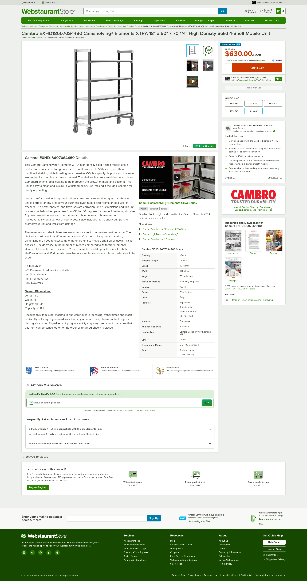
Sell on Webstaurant (229, 560)
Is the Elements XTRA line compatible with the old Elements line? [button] (65, 429)
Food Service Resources (182, 556)
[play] (177, 177)
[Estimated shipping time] (274, 130)
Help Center (29, 2)
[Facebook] (40, 552)
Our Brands (224, 544)
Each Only (230, 49)
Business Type (272, 20)
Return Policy (225, 564)
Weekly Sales (176, 548)
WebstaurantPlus (131, 541)
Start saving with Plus (199, 521)
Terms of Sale (178, 575)
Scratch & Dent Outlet (181, 544)
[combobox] (150, 11)
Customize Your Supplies (135, 552)
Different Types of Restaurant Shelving (256, 299)
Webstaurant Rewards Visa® (249, 80)
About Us (223, 541)
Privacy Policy (149, 410)
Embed (164, 209)
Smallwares (89, 20)
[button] (192, 50)
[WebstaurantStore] (61, 536)
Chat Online (272, 555)
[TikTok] (48, 552)
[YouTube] (32, 552)
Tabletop (138, 20)
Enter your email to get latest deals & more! (41, 518)
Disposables (159, 20)
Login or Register (37, 487)
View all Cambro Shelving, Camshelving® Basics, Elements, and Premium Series (253, 208)
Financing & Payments (230, 552)
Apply (279, 79)
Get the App (50, 2)
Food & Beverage (114, 20)
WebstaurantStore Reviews (183, 560)
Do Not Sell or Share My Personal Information (263, 575)
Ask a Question (206, 146)
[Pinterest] (57, 552)
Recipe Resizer (130, 556)
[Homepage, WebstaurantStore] (48, 11)
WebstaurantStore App (134, 548)
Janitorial (230, 20)
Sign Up (153, 518)
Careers (223, 548)
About (143, 209)
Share (187, 146)
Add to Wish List (254, 88)
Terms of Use (133, 410)
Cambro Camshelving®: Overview (159, 239)
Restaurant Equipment (39, 20)
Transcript (153, 209)
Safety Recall (176, 564)
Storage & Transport (205, 20)
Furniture (180, 20)
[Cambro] (253, 196)
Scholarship (224, 556)
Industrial (249, 20)
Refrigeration (66, 20)
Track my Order (274, 549)
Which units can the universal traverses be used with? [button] (59, 443)
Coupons (174, 552)
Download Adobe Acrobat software (240, 289)
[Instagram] (24, 552)
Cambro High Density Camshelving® (160, 234)
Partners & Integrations (134, 560)
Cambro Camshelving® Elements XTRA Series (168, 203)
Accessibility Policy (229, 575)
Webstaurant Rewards (134, 544)
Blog (172, 541)
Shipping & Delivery (276, 559)
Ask (207, 402)
